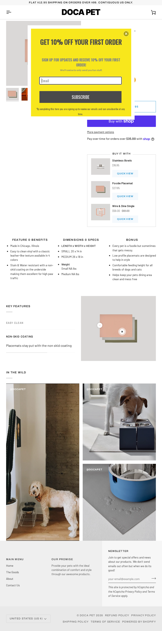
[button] (126, 33)
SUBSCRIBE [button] (80, 97)
